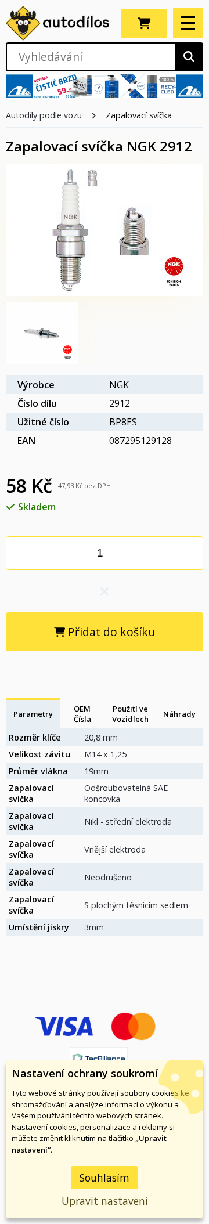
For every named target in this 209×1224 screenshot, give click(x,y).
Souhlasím (104, 1178)
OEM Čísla (82, 713)
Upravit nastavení (105, 1201)
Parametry (33, 714)
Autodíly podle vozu (44, 115)
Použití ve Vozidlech (130, 713)
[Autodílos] (57, 23)
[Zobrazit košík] (144, 23)
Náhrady (179, 714)
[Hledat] (189, 56)
